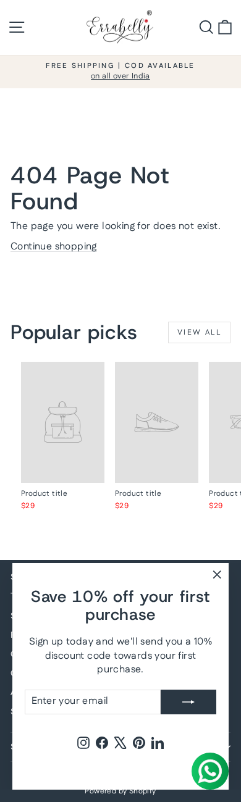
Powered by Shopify (120, 791)
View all (199, 332)
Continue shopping (54, 247)
